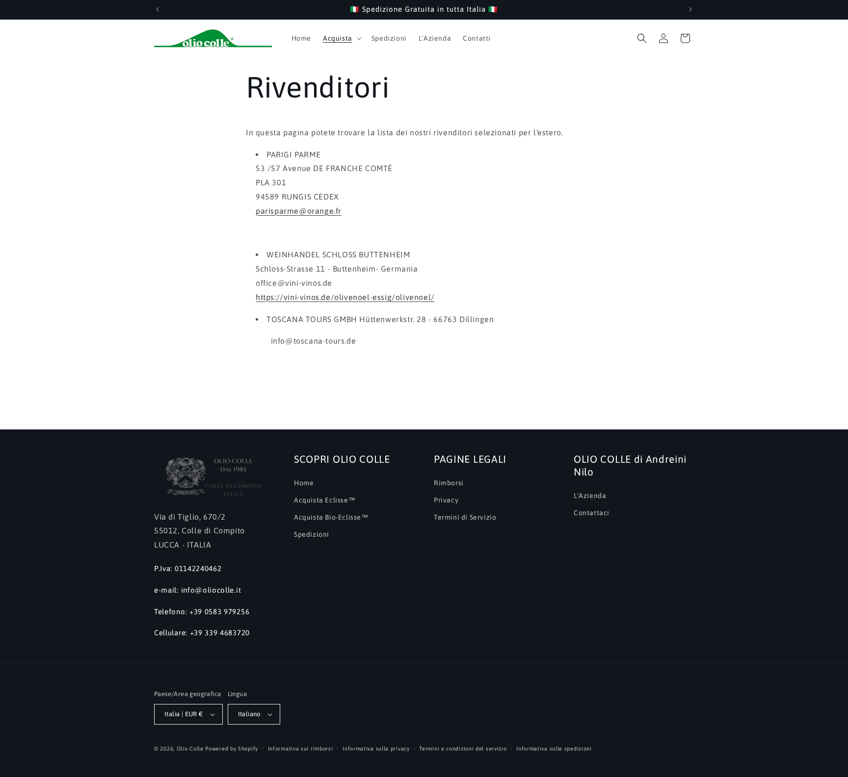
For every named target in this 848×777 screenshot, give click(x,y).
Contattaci (592, 513)
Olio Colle (190, 749)
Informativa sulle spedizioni (554, 749)
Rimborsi (449, 483)
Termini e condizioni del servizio (462, 749)
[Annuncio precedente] (157, 9)
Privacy (446, 500)
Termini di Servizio (465, 517)
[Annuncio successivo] (690, 9)
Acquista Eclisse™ (324, 500)
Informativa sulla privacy (376, 749)
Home (304, 483)
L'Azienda (590, 496)
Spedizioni (311, 534)
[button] (341, 38)
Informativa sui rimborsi (300, 749)
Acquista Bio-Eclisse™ (331, 517)
